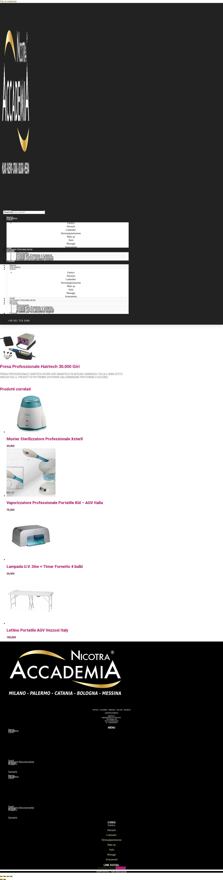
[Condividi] (8, 876)
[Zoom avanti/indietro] (1, 876)
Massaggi (118, 756)
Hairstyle (118, 739)
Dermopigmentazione (118, 746)
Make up (118, 749)
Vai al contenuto (8, 1)
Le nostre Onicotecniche (23, 300)
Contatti (11, 261)
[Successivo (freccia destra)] (4, 879)
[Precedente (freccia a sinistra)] (1, 879)
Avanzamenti (71, 247)
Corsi (9, 219)
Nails (118, 752)
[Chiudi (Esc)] (11, 876)
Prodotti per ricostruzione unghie (34, 260)
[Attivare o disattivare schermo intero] (4, 876)
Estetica (118, 735)
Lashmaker (118, 742)
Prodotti (11, 251)
